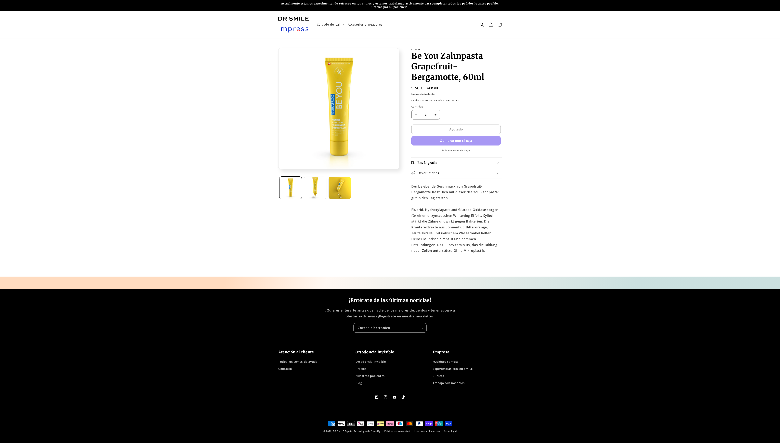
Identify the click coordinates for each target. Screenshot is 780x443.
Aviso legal (450, 430)
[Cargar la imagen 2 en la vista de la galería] (315, 188)
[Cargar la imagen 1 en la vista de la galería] (290, 188)
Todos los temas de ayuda (297, 362)
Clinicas (438, 376)
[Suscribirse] (421, 328)
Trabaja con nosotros (449, 383)
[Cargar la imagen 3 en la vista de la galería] (339, 188)
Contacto (285, 369)
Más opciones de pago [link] (456, 150)
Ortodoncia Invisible (370, 362)
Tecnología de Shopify (367, 431)
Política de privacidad (397, 430)
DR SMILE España (343, 431)
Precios (360, 369)
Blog (358, 383)
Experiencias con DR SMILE (453, 369)
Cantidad (417, 106)
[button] (329, 24)
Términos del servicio (427, 430)
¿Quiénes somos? (445, 362)
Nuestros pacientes (370, 376)
